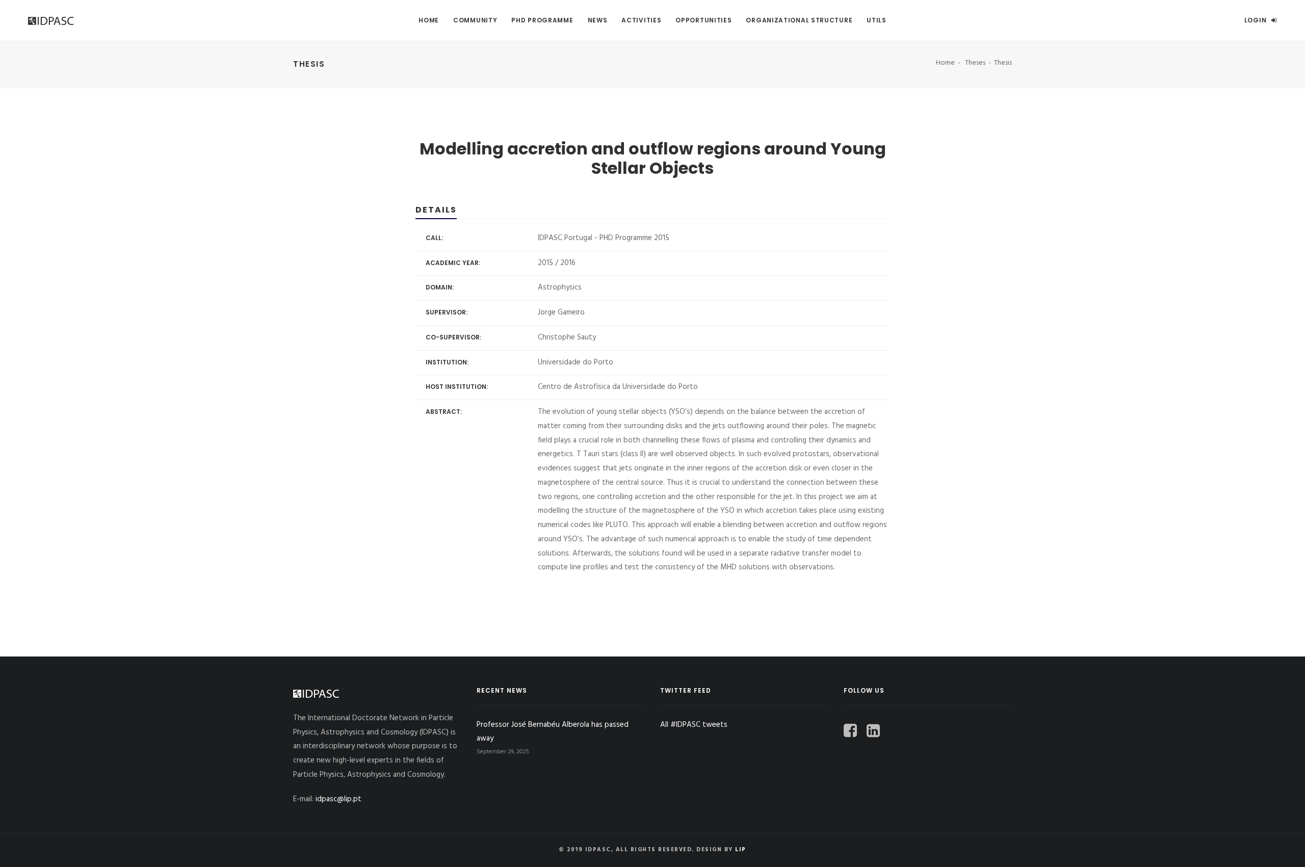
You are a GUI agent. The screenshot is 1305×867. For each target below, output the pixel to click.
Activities (641, 20)
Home (429, 20)
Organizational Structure (799, 20)
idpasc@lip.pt (338, 799)
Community (475, 20)
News (598, 20)
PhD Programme (542, 20)
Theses (975, 63)
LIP (740, 849)
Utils (876, 20)
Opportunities (703, 20)
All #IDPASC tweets (693, 725)
